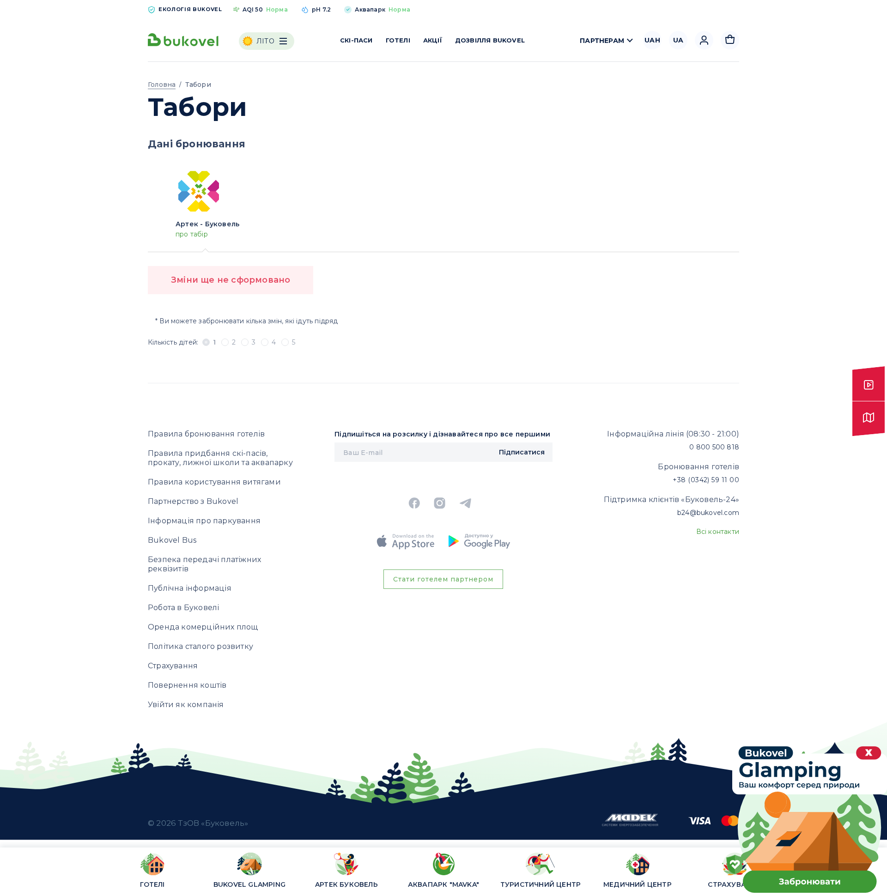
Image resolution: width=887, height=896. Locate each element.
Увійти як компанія (186, 704)
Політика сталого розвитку (200, 646)
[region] (443, 874)
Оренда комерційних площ (203, 627)
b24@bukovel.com (708, 513)
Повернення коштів (187, 685)
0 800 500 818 (714, 447)
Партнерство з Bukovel (193, 501)
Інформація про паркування (204, 520)
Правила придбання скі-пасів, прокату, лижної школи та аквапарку (220, 458)
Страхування (173, 665)
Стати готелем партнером (443, 579)
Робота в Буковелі (183, 607)
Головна (162, 84)
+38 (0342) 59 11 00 (706, 480)
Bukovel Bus (172, 540)
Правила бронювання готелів (206, 434)
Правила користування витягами (214, 482)
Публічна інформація (189, 588)
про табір (192, 234)
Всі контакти (717, 531)
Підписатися (522, 452)
